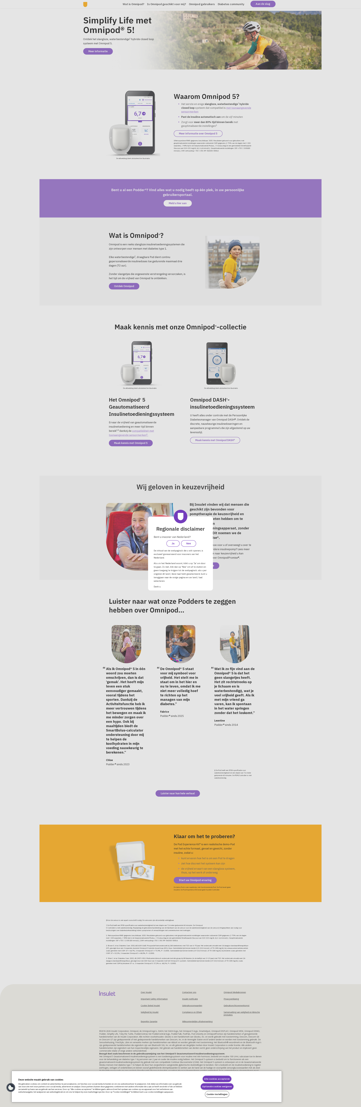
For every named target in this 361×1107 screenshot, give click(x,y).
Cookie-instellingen (217, 1094)
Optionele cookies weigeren (217, 1086)
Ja (173, 543)
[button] (10, 1087)
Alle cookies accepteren (217, 1079)
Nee (188, 543)
